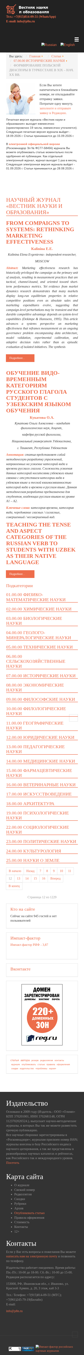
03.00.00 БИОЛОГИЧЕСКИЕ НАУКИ (34, 621)
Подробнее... (17, 358)
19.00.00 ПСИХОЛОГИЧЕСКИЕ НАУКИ (37, 815)
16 (43, 878)
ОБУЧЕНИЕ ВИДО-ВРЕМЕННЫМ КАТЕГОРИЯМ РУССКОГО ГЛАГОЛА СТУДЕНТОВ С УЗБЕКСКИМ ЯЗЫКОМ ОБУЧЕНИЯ (38, 392)
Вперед (55, 878)
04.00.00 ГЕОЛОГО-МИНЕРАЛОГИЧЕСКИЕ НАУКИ (38, 635)
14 (27, 878)
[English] (69, 45)
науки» (52, 1068)
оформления (63, 1064)
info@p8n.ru (26, 21)
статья (14, 1060)
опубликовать (29, 1064)
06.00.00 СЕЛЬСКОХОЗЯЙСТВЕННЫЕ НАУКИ (35, 661)
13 (18, 878)
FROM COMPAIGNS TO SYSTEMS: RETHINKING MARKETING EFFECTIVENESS (40, 232)
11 (69, 871)
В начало (15, 871)
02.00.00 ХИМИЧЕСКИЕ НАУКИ (39, 609)
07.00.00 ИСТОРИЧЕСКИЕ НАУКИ (41, 675)
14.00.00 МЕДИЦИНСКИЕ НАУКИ (40, 761)
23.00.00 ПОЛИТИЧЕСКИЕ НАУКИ (41, 841)
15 (35, 878)
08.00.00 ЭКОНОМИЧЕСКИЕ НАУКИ (35, 687)
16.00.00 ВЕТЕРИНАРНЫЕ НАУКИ (41, 784)
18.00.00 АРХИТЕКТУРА (30, 803)
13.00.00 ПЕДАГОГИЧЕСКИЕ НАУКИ (35, 749)
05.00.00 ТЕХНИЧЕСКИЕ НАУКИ (39, 647)
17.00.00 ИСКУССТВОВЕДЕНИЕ (39, 794)
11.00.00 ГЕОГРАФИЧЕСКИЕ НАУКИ (34, 725)
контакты (59, 1060)
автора (25, 1060)
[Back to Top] (75, 1334)
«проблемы (41, 1068)
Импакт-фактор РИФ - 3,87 (29, 944)
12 (10, 878)
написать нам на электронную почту (31, 1256)
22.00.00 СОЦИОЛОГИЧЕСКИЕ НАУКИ (37, 830)
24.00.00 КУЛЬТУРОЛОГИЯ (33, 851)
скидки (14, 1068)
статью (41, 1064)
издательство (27, 1068)
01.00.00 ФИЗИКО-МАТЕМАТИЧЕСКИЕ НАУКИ (36, 597)
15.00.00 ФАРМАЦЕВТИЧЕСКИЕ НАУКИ (39, 773)
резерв (35, 1060)
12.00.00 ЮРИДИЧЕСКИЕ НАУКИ (40, 737)
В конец (14, 886)
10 (61, 871)
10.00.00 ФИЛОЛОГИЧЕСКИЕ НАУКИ (36, 711)
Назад (30, 871)
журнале (15, 1064)
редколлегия (46, 1060)
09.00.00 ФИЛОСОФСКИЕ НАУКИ (40, 699)
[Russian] (50, 45)
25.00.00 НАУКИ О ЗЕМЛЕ (32, 860)
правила (50, 1064)
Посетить (12, 1162)
